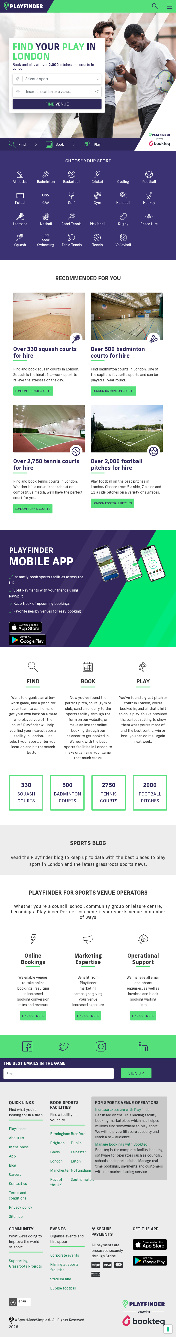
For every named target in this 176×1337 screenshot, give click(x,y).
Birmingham (58, 1133)
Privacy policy (20, 1207)
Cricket (97, 181)
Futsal (20, 202)
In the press (19, 1147)
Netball (46, 224)
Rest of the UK (56, 1182)
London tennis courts (32, 508)
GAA (45, 202)
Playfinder (17, 1128)
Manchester (58, 1170)
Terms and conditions (17, 1195)
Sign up (136, 1073)
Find (57, 104)
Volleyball (123, 245)
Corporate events (64, 1255)
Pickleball (97, 224)
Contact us (18, 1183)
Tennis (97, 245)
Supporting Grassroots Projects (25, 1263)
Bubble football (63, 1288)
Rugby (123, 224)
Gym (97, 202)
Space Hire (149, 224)
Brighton (57, 1143)
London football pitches (112, 503)
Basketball (71, 181)
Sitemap (16, 1216)
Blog (12, 1165)
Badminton (46, 181)
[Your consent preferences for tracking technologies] (168, 1329)
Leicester (78, 1152)
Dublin (76, 1143)
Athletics (20, 181)
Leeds (55, 1152)
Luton (76, 1161)
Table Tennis (71, 245)
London (56, 1161)
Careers (15, 1174)
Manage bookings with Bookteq (121, 1144)
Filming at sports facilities (64, 1267)
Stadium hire (60, 1279)
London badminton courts (113, 391)
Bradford (78, 1133)
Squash (20, 245)
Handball (123, 202)
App (12, 1156)
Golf (71, 202)
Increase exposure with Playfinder (123, 1109)
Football (149, 181)
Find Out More (33, 1015)
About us (16, 1138)
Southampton (79, 1179)
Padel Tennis (71, 224)
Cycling (123, 182)
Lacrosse (20, 224)
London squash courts (33, 391)
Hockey (149, 202)
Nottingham (79, 1170)
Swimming (45, 245)
